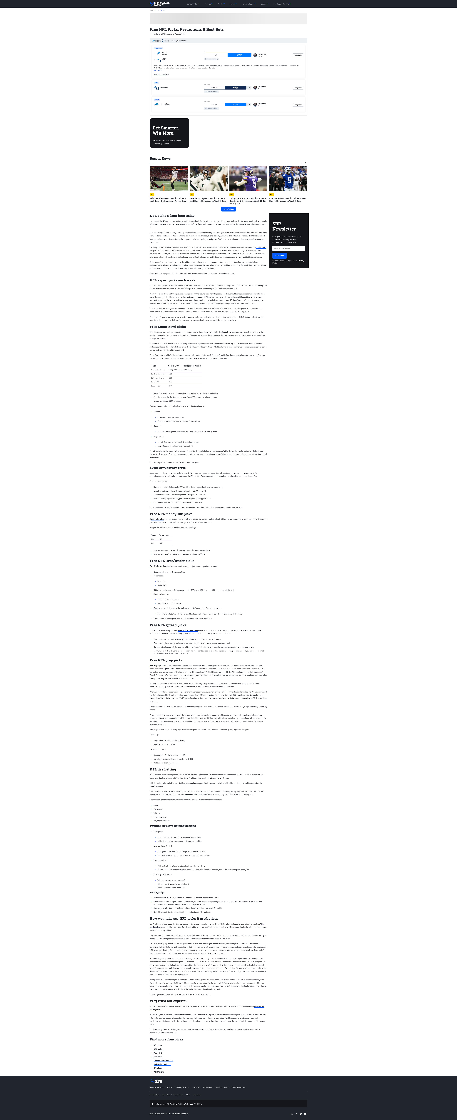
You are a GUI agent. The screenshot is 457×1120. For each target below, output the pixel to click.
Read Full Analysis (160, 75)
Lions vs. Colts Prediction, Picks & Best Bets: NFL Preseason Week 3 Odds (287, 199)
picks (158, 10)
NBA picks (158, 1049)
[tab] (249, 88)
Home (152, 10)
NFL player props (157, 665)
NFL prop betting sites (170, 669)
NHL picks (158, 1056)
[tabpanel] (228, 70)
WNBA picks (159, 1072)
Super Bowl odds (229, 332)
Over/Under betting (158, 566)
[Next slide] (305, 162)
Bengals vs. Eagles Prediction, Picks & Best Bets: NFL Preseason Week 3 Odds (208, 199)
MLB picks (158, 1053)
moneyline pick (157, 519)
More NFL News (228, 209)
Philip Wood (262, 54)
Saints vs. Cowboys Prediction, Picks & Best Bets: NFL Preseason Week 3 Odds (168, 199)
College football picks (162, 1064)
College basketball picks (163, 1060)
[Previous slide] (301, 162)
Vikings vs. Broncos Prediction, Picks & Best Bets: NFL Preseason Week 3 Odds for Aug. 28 (247, 201)
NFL (164, 221)
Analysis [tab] (297, 55)
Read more (157, 70)
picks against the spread (188, 630)
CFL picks (158, 1068)
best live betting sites (195, 794)
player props (261, 247)
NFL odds (255, 232)
